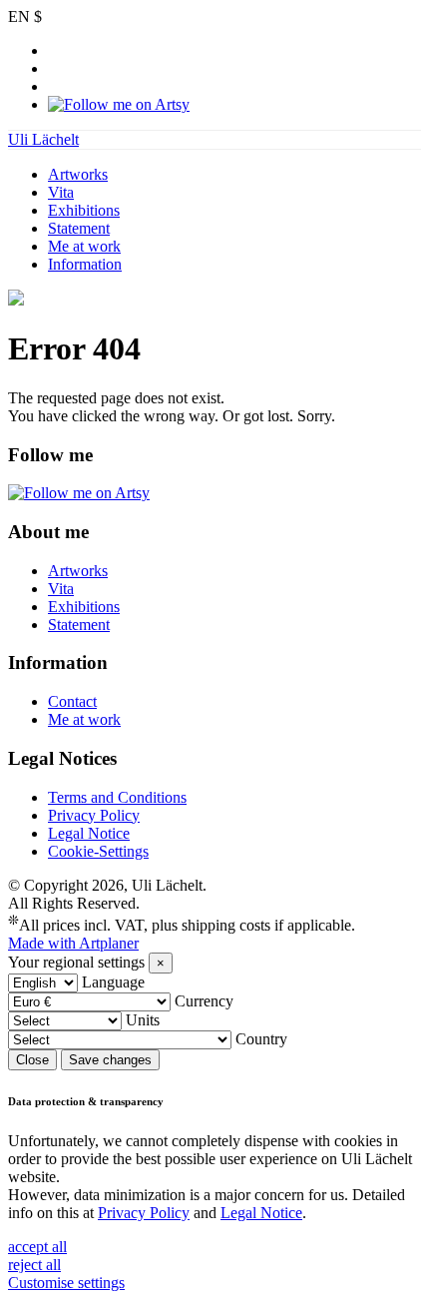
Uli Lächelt (43, 139)
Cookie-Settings (98, 851)
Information (85, 264)
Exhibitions (84, 210)
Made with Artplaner (73, 943)
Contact (72, 701)
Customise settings (66, 1282)
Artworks (78, 174)
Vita (61, 192)
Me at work (84, 246)
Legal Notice (89, 833)
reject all (34, 1264)
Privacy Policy (94, 815)
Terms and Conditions (117, 797)
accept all (37, 1246)
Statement (79, 228)
